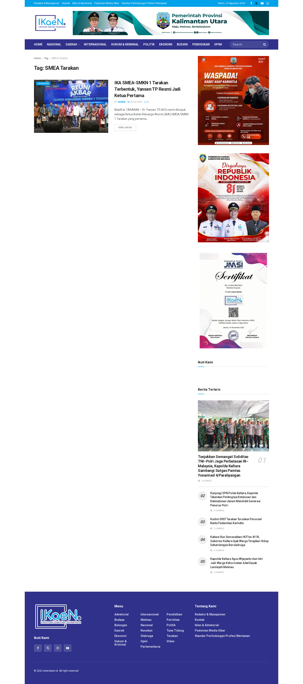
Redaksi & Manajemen (47, 3)
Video (171, 641)
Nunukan (147, 630)
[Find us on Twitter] (256, 3)
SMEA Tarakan (60, 58)
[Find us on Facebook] (251, 3)
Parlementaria (150, 646)
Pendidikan (201, 44)
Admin (121, 102)
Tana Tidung (175, 630)
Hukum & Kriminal (125, 44)
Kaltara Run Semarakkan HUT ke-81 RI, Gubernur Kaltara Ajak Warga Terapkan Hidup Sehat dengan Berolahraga (239, 541)
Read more (127, 127)
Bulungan (120, 625)
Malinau (146, 619)
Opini (218, 44)
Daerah (71, 44)
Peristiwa (173, 619)
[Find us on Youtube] (262, 3)
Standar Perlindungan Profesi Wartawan (144, 3)
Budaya (182, 44)
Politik (149, 44)
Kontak (66, 3)
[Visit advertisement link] (171, 23)
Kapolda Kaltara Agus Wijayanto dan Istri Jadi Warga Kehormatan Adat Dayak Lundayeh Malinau (236, 563)
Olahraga (147, 636)
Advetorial (121, 614)
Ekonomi (165, 44)
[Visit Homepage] (50, 23)
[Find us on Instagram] (58, 648)
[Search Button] (265, 44)
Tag (46, 58)
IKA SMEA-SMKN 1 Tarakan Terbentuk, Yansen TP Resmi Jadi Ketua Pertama (147, 89)
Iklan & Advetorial (82, 3)
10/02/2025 (135, 102)
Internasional (95, 44)
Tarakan (43, 83)
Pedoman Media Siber (106, 3)
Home (38, 44)
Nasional (54, 44)
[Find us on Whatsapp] (268, 3)
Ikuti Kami (205, 362)
